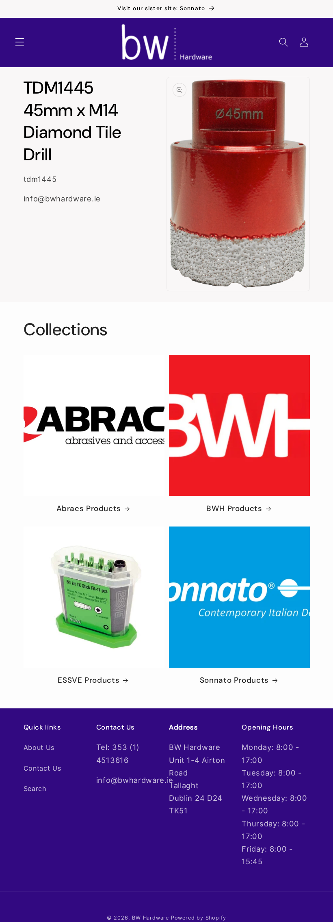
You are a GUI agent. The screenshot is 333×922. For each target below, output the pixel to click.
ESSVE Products (88, 680)
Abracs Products (88, 508)
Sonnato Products (234, 680)
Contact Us (42, 768)
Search (35, 788)
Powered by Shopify (199, 918)
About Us (39, 747)
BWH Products (234, 508)
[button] (19, 42)
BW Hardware (150, 918)
